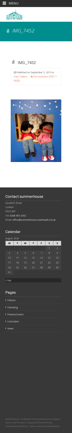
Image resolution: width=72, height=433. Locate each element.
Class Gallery (20, 76)
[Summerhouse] (23, 13)
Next (55, 113)
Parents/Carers (15, 314)
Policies (11, 300)
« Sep (8, 280)
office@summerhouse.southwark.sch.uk (34, 219)
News (10, 328)
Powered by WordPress (16, 426)
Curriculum (13, 321)
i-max (39, 426)
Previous (18, 113)
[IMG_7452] (36, 130)
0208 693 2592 (18, 215)
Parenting (12, 307)
